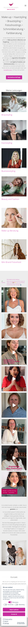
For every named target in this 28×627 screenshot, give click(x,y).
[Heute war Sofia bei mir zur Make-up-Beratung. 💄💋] (14, 484)
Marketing (21, 604)
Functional (10, 604)
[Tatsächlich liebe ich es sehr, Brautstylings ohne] (14, 352)
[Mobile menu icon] (25, 6)
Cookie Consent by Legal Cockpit (21, 623)
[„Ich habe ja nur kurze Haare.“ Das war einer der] (14, 299)
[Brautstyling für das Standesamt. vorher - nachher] (14, 457)
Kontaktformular (8, 70)
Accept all (14, 614)
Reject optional (14, 609)
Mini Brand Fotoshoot (11, 262)
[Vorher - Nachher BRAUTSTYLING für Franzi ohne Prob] (14, 405)
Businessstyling (8, 171)
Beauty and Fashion (10, 199)
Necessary (15, 602)
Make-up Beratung (9, 230)
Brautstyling (6, 114)
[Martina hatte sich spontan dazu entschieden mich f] (14, 431)
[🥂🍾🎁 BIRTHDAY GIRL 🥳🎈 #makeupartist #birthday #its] (14, 378)
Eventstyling (6, 142)
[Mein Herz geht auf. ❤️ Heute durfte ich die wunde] (14, 326)
